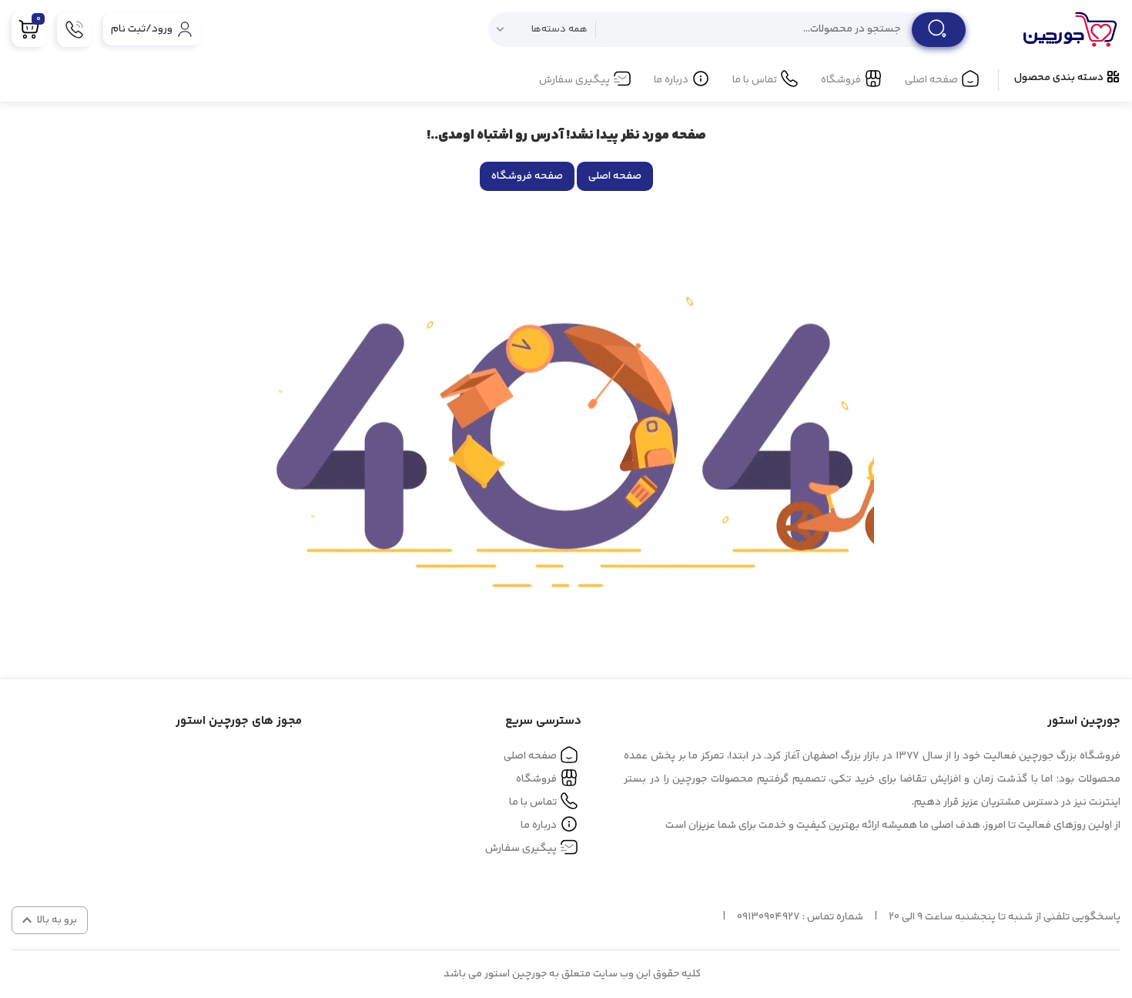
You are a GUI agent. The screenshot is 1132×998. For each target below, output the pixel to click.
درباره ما (671, 80)
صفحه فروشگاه (527, 176)
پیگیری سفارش (574, 80)
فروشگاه (841, 80)
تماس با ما (754, 80)
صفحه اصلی (931, 80)
